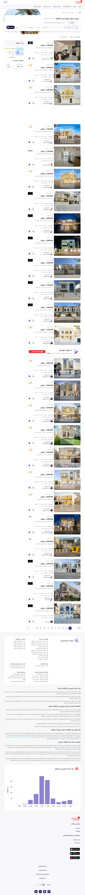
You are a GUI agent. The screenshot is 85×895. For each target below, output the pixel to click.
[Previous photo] (55, 51)
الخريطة (11, 27)
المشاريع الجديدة (67, 6)
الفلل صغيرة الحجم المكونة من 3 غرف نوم (64, 739)
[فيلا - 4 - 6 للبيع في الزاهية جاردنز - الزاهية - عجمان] (54, 201)
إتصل (33, 58)
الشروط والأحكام (42, 866)
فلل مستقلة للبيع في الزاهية (19, 674)
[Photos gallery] (67, 50)
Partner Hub (77, 840)
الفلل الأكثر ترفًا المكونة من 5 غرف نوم (23, 737)
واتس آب (29, 58)
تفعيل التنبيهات (17, 27)
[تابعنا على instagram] (48, 891)
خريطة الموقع (42, 878)
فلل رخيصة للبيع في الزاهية (42, 674)
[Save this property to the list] (56, 42)
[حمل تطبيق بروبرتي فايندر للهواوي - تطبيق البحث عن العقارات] (75, 857)
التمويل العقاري (37, 6)
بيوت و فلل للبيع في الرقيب (19, 648)
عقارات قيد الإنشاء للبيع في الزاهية (18, 668)
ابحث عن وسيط (46, 6)
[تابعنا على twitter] (40, 891)
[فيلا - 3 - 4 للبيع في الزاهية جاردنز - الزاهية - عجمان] (54, 268)
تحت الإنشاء (45, 27)
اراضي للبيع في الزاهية (43, 646)
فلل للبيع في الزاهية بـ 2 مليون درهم (40, 676)
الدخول (5, 2)
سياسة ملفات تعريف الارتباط (42, 874)
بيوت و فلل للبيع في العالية (19, 646)
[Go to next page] (28, 628)
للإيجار (74, 6)
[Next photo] (79, 51)
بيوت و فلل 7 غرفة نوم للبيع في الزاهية (39, 652)
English (49, 884)
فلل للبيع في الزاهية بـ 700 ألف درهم (40, 679)
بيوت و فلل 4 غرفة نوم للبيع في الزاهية (39, 643)
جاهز (39, 27)
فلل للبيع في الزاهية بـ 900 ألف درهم (40, 678)
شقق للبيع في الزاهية (43, 656)
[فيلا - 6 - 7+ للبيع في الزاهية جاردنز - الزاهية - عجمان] (54, 368)
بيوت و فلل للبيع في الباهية (19, 643)
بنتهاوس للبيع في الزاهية (42, 657)
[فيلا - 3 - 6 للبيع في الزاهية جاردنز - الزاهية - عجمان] (54, 50)
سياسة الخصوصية (42, 870)
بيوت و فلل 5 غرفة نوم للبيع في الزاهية (39, 641)
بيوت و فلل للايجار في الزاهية (42, 666)
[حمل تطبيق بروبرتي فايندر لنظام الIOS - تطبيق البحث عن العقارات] (75, 849)
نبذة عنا (78, 828)
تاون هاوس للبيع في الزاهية (42, 648)
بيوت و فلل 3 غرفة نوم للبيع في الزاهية (39, 650)
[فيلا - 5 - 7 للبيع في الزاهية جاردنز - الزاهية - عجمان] (54, 73)
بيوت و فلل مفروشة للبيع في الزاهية (40, 654)
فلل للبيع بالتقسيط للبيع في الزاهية (18, 681)
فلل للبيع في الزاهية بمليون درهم (41, 681)
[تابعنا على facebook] (44, 891)
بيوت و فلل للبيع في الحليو (19, 641)
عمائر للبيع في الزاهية (43, 659)
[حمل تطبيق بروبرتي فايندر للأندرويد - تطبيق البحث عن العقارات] (75, 853)
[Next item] (7, 61)
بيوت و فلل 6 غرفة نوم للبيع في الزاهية (39, 645)
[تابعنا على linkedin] (36, 891)
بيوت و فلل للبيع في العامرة (19, 645)
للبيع (80, 6)
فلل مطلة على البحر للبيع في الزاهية (17, 676)
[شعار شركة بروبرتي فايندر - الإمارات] (78, 2)
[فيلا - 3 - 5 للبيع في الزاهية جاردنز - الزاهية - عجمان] (54, 312)
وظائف (78, 831)
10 (37, 628)
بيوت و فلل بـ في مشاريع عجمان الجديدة (17, 666)
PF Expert (77, 843)
